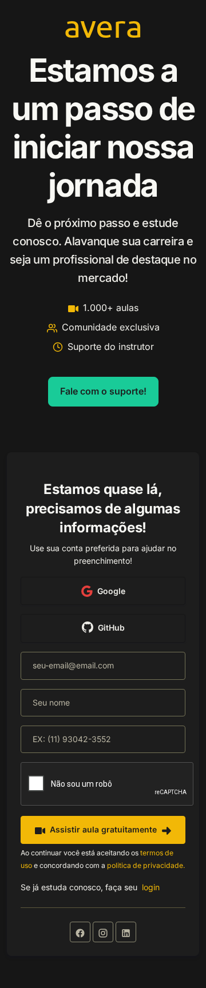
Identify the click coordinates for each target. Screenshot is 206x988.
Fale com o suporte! (103, 391)
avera (103, 25)
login (151, 887)
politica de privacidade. (146, 865)
